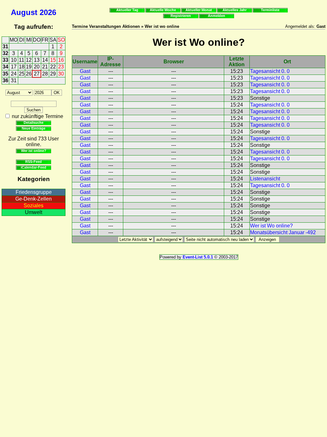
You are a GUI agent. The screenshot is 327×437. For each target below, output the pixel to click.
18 (22, 66)
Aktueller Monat (199, 10)
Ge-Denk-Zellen (33, 199)
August (24, 12)
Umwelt (33, 212)
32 (5, 53)
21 (45, 66)
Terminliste (270, 10)
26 (29, 73)
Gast (85, 71)
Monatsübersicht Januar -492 (283, 232)
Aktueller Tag (127, 10)
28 (45, 73)
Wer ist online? (33, 151)
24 (14, 73)
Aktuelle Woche (163, 10)
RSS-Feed (33, 161)
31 (5, 46)
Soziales (33, 205)
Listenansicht (265, 178)
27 (37, 73)
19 (29, 66)
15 (53, 60)
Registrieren (181, 16)
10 (14, 60)
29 (53, 73)
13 (37, 60)
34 (5, 66)
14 (45, 60)
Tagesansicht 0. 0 (270, 71)
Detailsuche (33, 122)
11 (21, 60)
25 (22, 73)
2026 (48, 12)
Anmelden (216, 16)
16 (61, 60)
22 (53, 66)
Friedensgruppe (34, 192)
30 (61, 73)
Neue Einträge (33, 128)
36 (5, 80)
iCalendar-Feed (33, 167)
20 (37, 66)
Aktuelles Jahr (235, 10)
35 (5, 73)
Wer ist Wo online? (271, 225)
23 (61, 66)
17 (14, 66)
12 (29, 60)
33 (5, 60)
